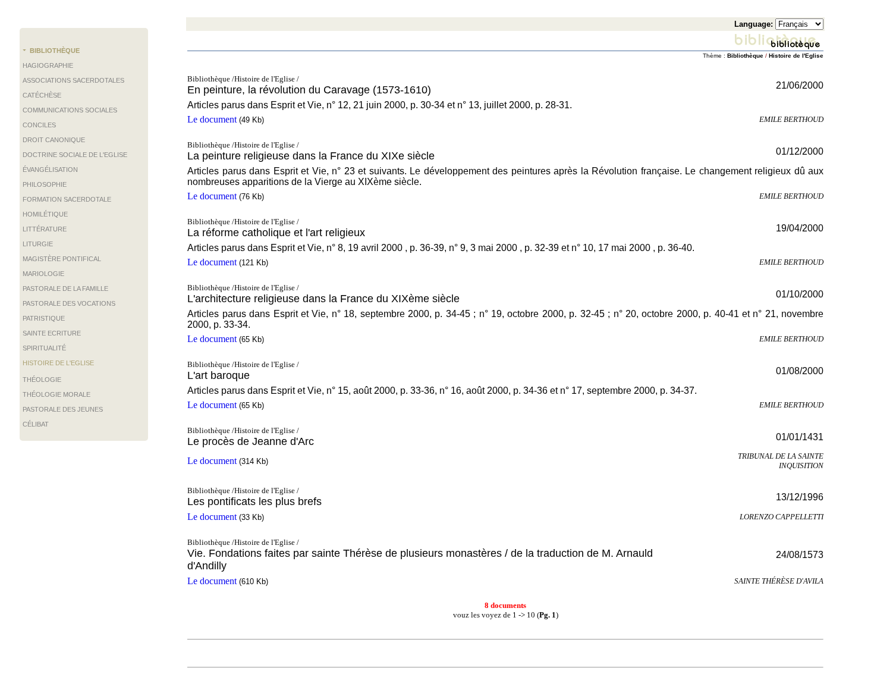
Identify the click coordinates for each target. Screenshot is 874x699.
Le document (212, 119)
